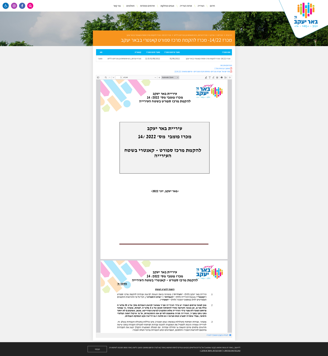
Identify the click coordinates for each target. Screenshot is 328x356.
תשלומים (130, 5)
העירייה (200, 5)
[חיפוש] (30, 6)
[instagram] (14, 6)
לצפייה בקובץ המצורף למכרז (218, 335)
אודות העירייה (185, 5)
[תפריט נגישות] (6, 6)
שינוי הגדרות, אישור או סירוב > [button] (211, 350)
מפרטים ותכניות (226, 65)
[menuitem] (210, 6)
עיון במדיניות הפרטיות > (231, 350)
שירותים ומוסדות (147, 5)
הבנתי (97, 349)
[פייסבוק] (22, 6)
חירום (212, 5)
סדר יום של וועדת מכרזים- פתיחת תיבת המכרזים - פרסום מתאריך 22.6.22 (202, 71)
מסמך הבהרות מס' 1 (222, 68)
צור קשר (117, 5)
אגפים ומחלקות (167, 5)
